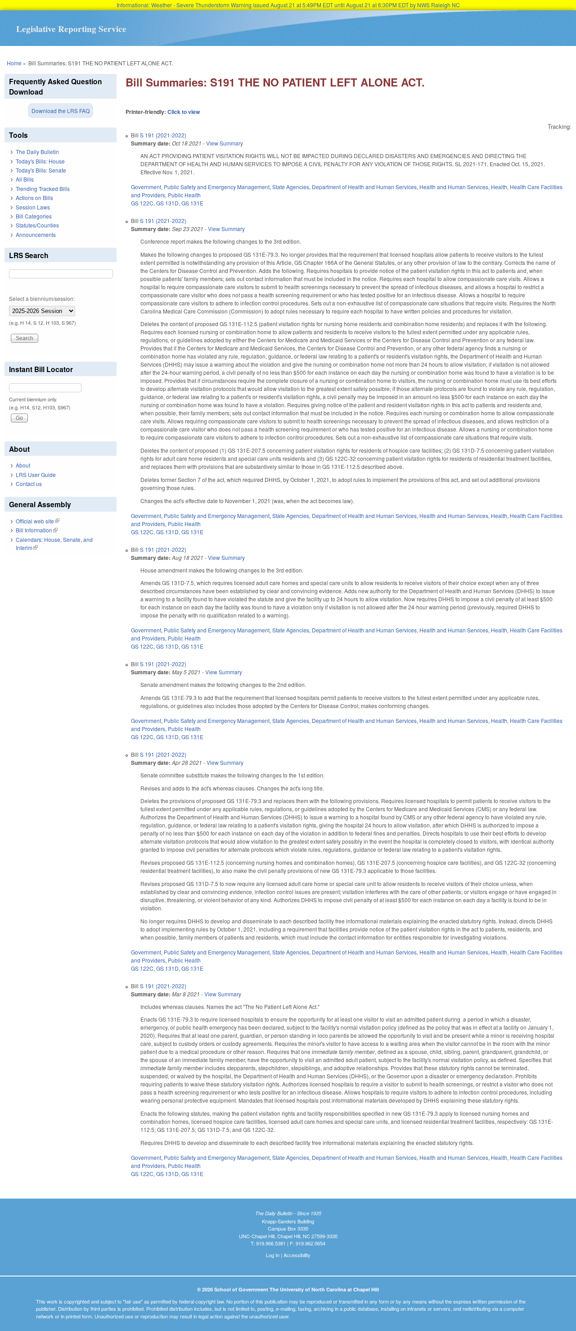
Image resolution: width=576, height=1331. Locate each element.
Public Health (184, 195)
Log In (272, 1254)
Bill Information (37, 530)
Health (499, 187)
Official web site (37, 521)
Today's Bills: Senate (41, 170)
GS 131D (167, 203)
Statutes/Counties (37, 225)
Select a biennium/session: (42, 298)
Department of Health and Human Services (364, 187)
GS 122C (142, 203)
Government (146, 187)
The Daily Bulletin (37, 151)
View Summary (224, 143)
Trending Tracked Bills (43, 188)
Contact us (29, 483)
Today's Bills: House (40, 161)
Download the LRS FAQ (61, 110)
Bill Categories (34, 216)
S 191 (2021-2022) (163, 135)
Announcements (36, 234)
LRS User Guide (36, 474)
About (23, 465)
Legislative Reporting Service (71, 29)
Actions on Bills (34, 197)
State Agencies (290, 187)
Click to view (183, 112)
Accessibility (297, 1254)
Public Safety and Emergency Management (217, 187)
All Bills (25, 179)
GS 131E (192, 203)
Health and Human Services (453, 187)
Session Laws (33, 207)
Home (14, 63)
